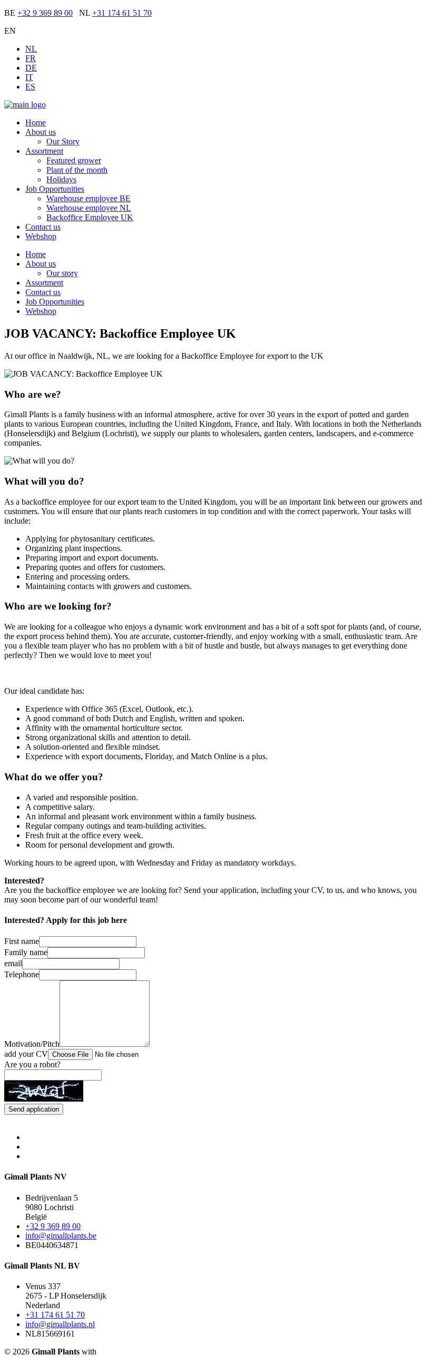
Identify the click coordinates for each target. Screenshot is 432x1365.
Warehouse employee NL (88, 207)
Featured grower (73, 160)
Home (35, 122)
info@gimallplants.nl (60, 1324)
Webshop (40, 236)
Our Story (63, 141)
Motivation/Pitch (32, 1043)
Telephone (21, 974)
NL (31, 48)
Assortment (44, 150)
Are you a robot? (32, 1064)
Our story (62, 273)
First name (21, 941)
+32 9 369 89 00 (45, 12)
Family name (25, 952)
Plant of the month (76, 169)
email (13, 963)
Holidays (61, 179)
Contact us (43, 226)
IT (29, 77)
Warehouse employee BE (88, 198)
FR (30, 58)
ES (30, 86)
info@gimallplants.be (60, 1235)
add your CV (26, 1053)
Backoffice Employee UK (89, 217)
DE (31, 67)
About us (40, 131)
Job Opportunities (54, 188)
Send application (33, 1109)
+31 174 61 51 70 (122, 12)
